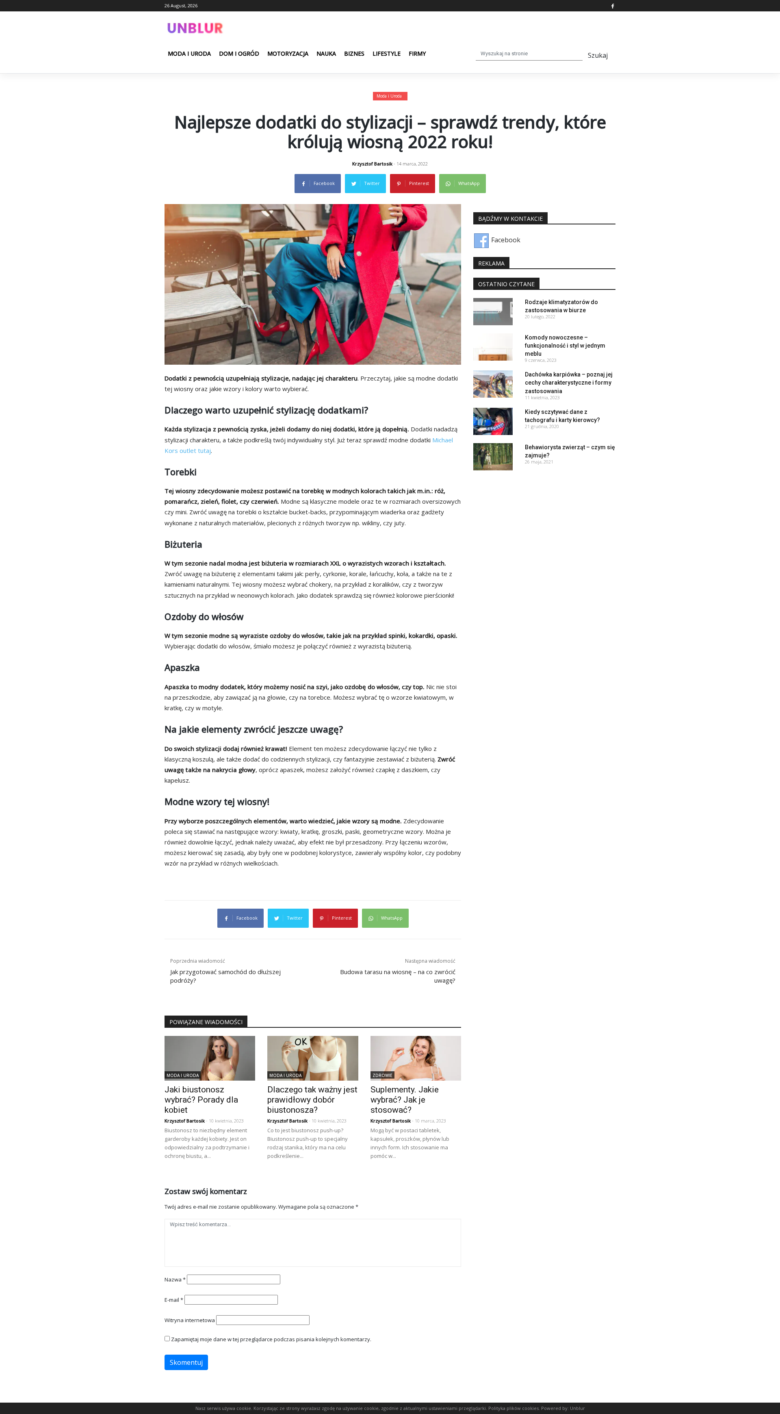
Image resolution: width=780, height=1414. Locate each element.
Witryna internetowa (190, 1320)
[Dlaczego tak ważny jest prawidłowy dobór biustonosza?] (312, 1057)
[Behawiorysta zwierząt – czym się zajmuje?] (493, 456)
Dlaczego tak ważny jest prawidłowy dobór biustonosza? (312, 1100)
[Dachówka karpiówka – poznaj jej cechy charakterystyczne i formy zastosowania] (493, 383)
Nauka (326, 53)
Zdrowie (382, 1075)
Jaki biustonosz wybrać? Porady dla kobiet (201, 1100)
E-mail (174, 1299)
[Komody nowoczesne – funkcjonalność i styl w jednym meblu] (493, 346)
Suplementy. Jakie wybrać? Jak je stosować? (404, 1100)
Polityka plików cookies (513, 1408)
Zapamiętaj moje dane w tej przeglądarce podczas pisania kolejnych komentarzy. (271, 1339)
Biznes (354, 53)
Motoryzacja (287, 53)
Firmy (417, 53)
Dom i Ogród (239, 53)
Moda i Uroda (189, 53)
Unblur (577, 1408)
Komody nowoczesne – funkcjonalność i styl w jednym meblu (565, 345)
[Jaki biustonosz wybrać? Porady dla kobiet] (210, 1057)
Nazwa (175, 1279)
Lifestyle (387, 53)
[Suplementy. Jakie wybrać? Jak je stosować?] (415, 1057)
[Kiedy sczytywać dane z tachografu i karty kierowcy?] (493, 420)
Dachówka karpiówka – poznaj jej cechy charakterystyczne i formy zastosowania (569, 382)
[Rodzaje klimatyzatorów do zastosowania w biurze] (493, 310)
